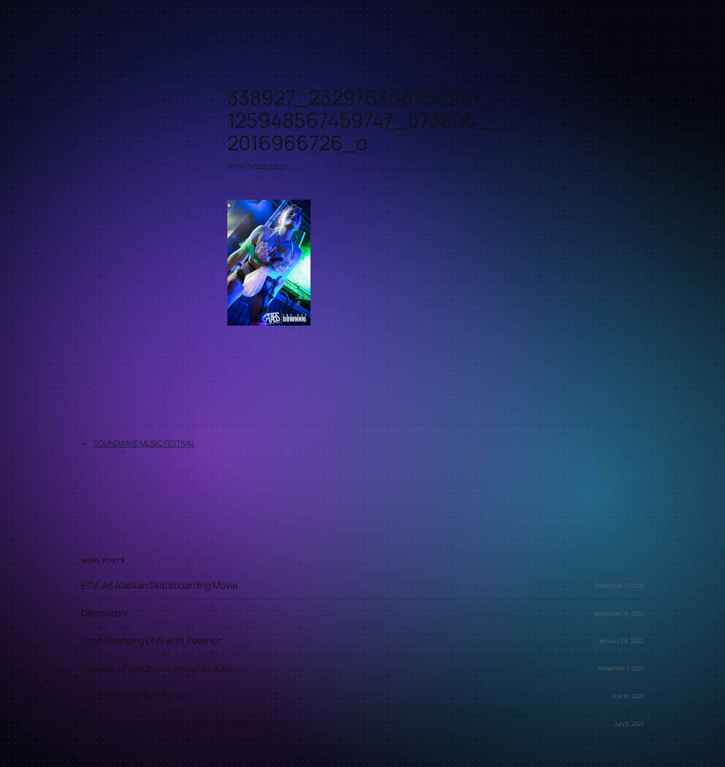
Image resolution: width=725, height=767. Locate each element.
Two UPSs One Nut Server (135, 696)
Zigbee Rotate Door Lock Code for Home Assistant (186, 723)
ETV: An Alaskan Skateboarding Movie (159, 585)
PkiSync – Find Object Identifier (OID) (157, 668)
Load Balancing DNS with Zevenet (151, 641)
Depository (104, 613)
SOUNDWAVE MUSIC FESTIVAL (144, 443)
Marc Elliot (268, 166)
